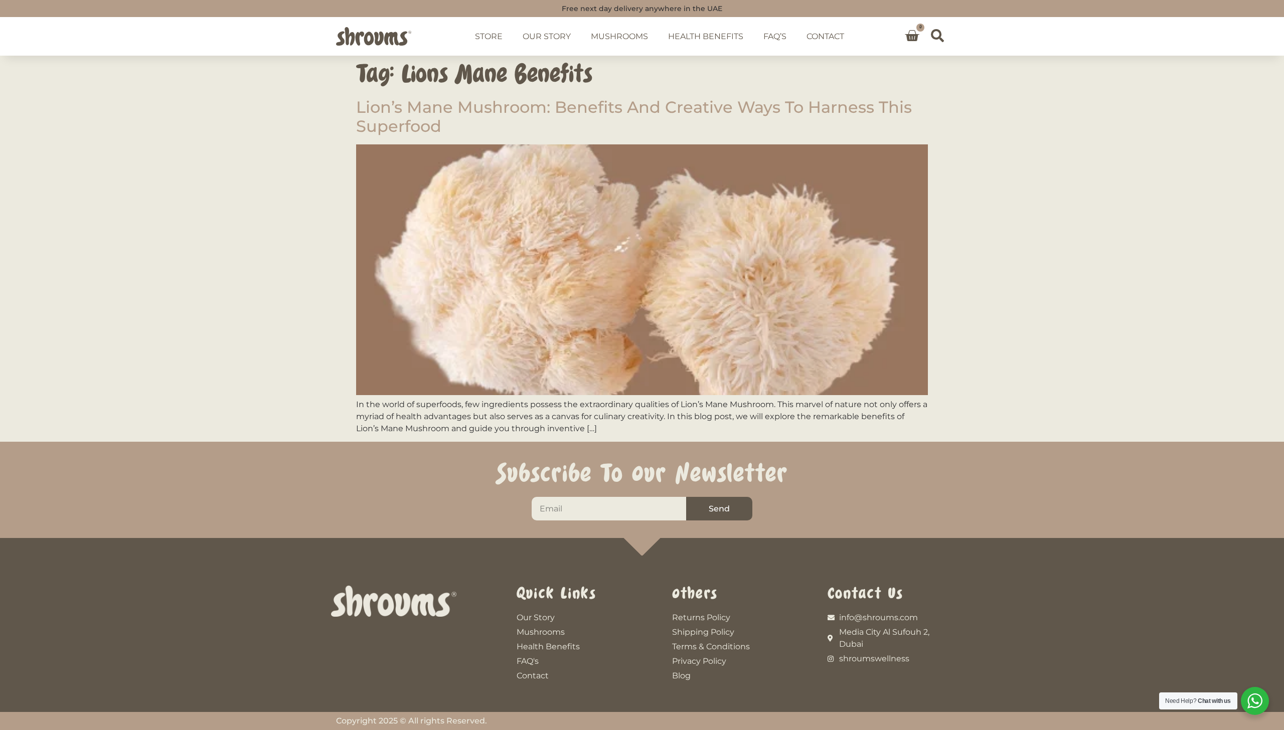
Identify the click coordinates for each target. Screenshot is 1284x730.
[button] (937, 36)
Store (489, 36)
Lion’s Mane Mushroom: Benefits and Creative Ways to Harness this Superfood (634, 116)
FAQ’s (774, 36)
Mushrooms (619, 36)
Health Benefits (705, 36)
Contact (825, 36)
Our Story (547, 36)
